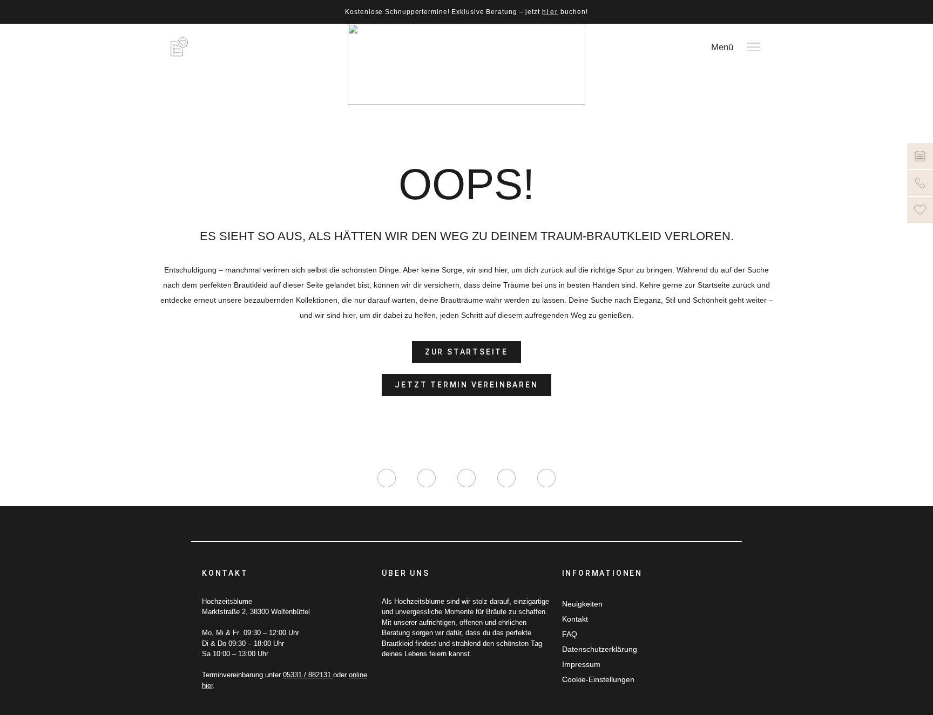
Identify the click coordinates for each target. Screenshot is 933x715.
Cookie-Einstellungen (598, 679)
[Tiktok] (466, 478)
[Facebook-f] (426, 478)
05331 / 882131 (308, 675)
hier (550, 12)
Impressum (581, 664)
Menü (722, 47)
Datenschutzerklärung (599, 649)
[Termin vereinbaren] (920, 156)
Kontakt (575, 619)
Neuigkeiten (582, 604)
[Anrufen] (920, 183)
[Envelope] (546, 478)
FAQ (569, 634)
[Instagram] (386, 478)
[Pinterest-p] (506, 478)
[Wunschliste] (920, 210)
